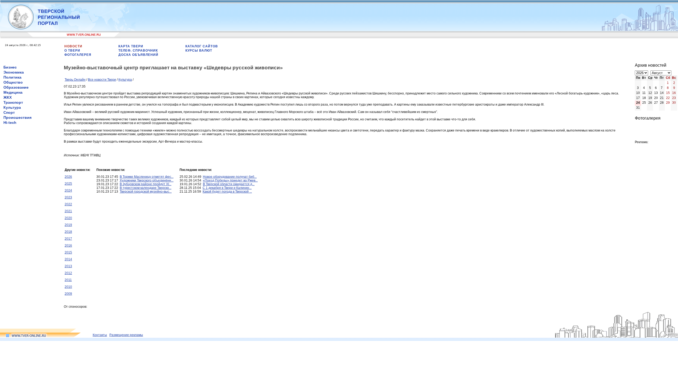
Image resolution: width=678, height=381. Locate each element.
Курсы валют (198, 50)
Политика (12, 77)
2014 (68, 259)
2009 (68, 294)
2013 (68, 266)
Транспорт (13, 102)
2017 (68, 239)
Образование (16, 87)
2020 (68, 218)
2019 (68, 225)
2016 (68, 245)
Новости (73, 46)
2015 (68, 252)
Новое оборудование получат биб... (230, 177)
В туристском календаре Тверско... (145, 188)
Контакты (100, 335)
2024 (68, 190)
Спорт (9, 112)
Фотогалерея (77, 55)
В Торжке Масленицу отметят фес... (146, 177)
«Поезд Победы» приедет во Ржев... (230, 180)
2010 (68, 287)
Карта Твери (130, 46)
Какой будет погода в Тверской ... (227, 191)
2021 (68, 211)
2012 (68, 273)
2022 (68, 204)
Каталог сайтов (201, 46)
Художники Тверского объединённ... (146, 180)
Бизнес (10, 67)
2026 (68, 177)
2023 (68, 197)
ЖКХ (7, 97)
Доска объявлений (138, 55)
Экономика (13, 72)
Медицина (13, 92)
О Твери (72, 50)
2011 (68, 280)
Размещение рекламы (126, 335)
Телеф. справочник (138, 50)
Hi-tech (9, 122)
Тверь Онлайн (75, 79)
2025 (68, 183)
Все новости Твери (102, 79)
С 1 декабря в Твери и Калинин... (227, 188)
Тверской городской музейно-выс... (146, 191)
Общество (13, 82)
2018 (68, 232)
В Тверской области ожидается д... (229, 184)
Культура (12, 107)
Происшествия (17, 117)
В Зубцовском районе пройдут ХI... (145, 184)
